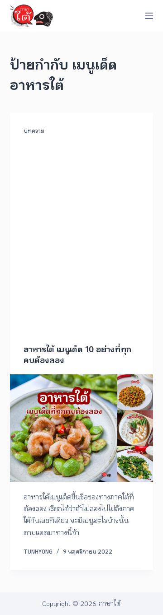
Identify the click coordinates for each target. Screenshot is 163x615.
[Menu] (149, 16)
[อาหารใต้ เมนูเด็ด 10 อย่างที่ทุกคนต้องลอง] (81, 428)
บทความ (34, 130)
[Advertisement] (81, 249)
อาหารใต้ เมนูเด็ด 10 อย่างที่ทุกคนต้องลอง (77, 354)
